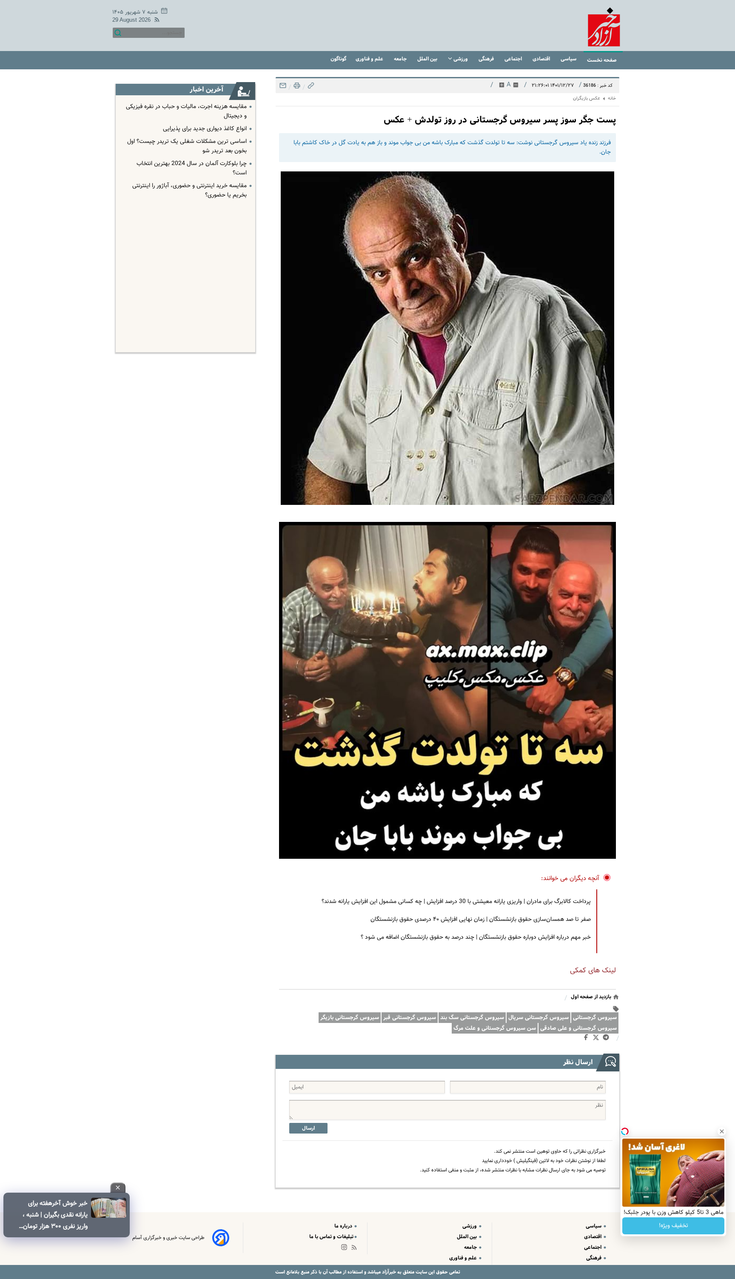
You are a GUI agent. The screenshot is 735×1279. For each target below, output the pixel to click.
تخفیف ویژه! (673, 1226)
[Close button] (722, 1131)
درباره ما (343, 1226)
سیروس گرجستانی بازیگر (349, 1018)
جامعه (401, 59)
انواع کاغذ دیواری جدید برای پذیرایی (205, 129)
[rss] (155, 21)
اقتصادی (542, 59)
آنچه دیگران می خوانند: (570, 878)
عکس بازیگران (586, 98)
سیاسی (569, 59)
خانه (612, 98)
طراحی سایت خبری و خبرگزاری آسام (168, 1238)
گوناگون (338, 59)
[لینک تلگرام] (607, 1039)
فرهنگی (487, 59)
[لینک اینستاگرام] (346, 1249)
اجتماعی (513, 59)
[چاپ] (296, 88)
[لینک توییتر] (597, 1039)
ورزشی (460, 59)
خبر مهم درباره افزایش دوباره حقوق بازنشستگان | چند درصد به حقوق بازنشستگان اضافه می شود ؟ (476, 937)
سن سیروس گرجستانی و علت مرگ (494, 1028)
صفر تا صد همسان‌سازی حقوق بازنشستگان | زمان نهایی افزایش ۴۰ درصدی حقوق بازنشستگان (480, 919)
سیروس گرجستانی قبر (409, 1018)
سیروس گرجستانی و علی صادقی (578, 1028)
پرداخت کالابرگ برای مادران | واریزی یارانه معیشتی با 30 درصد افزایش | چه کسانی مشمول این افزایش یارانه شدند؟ (456, 901)
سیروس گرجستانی (595, 1018)
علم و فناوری (370, 59)
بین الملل (428, 59)
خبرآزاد (388, 1272)
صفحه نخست (602, 60)
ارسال (308, 1128)
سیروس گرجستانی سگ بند (472, 1018)
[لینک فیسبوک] (587, 1039)
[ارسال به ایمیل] (283, 88)
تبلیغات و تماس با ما (331, 1236)
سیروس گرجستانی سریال (538, 1018)
